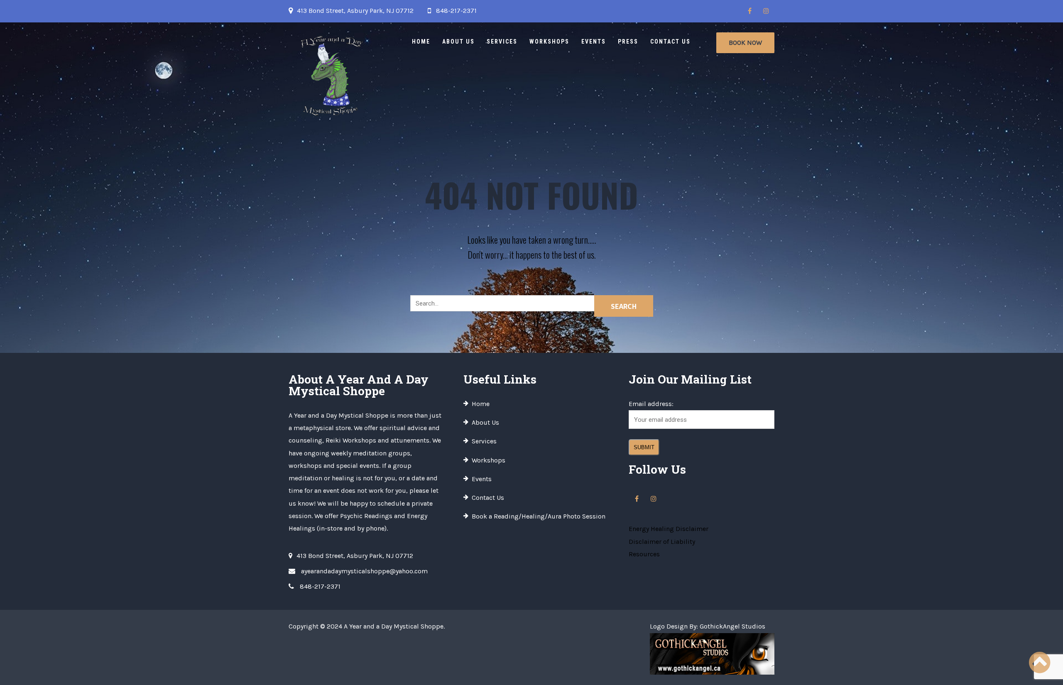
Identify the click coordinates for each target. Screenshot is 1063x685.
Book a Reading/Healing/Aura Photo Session (538, 516)
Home (421, 41)
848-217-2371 (456, 11)
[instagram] (766, 11)
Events (593, 41)
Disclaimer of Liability (662, 542)
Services (502, 41)
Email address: (651, 404)
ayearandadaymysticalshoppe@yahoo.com (364, 571)
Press (628, 41)
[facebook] (749, 11)
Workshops (549, 41)
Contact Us (670, 41)
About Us (458, 41)
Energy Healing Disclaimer (668, 529)
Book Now (745, 42)
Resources (644, 554)
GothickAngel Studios (732, 626)
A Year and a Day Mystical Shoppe (393, 626)
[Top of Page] (1039, 663)
